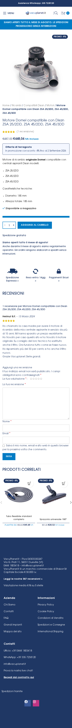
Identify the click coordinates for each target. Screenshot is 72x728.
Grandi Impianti (13, 625)
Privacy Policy (46, 605)
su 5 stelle (23, 586)
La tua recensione (14, 384)
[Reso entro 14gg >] (36, 271)
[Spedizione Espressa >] (12, 271)
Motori (50, 106)
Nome (7, 421)
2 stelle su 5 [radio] (33, 379)
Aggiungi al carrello (35, 225)
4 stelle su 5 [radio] (38, 379)
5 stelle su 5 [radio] (41, 379)
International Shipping (50, 632)
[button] (63, 483)
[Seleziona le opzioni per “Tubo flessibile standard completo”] (29, 483)
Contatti (9, 612)
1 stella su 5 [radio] (31, 379)
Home (6, 106)
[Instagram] (36, 703)
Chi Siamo (9, 605)
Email (6, 433)
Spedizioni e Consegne (51, 625)
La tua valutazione (14, 379)
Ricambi (16, 106)
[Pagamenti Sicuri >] (58, 271)
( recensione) (25, 132)
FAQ (6, 618)
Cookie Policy (46, 612)
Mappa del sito (13, 632)
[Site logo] (36, 13)
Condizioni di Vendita (50, 618)
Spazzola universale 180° (53, 519)
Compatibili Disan (34, 106)
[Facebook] (27, 703)
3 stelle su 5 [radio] (36, 379)
